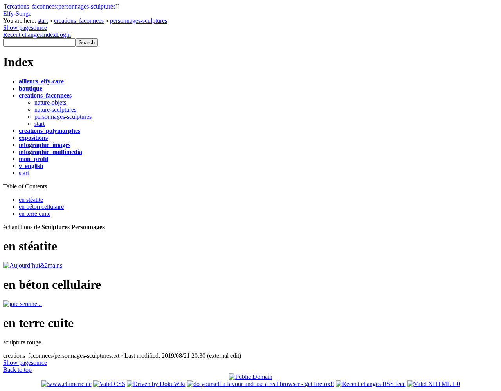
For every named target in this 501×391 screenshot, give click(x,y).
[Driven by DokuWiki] (156, 383)
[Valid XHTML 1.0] (433, 383)
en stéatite (31, 199)
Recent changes (22, 34)
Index (49, 34)
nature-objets (50, 102)
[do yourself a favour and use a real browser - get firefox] (260, 383)
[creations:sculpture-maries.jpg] (22, 303)
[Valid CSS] (109, 383)
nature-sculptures (55, 109)
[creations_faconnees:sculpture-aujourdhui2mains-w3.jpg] (32, 265)
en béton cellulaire (41, 206)
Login (63, 34)
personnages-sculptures (138, 20)
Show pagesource (25, 27)
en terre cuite (34, 213)
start (43, 20)
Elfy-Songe (17, 13)
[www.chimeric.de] (66, 383)
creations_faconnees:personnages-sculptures (61, 6)
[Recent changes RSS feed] (371, 383)
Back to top (17, 369)
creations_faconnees (79, 20)
